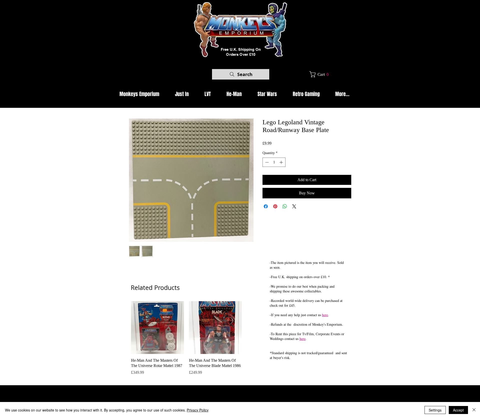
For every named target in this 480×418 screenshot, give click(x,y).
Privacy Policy (197, 409)
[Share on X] (294, 206)
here (325, 314)
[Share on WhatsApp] (285, 206)
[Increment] (281, 162)
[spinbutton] (274, 162)
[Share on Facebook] (266, 206)
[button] (321, 74)
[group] (186, 341)
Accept (458, 409)
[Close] (474, 410)
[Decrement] (266, 162)
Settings (435, 409)
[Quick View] (157, 327)
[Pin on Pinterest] (275, 206)
